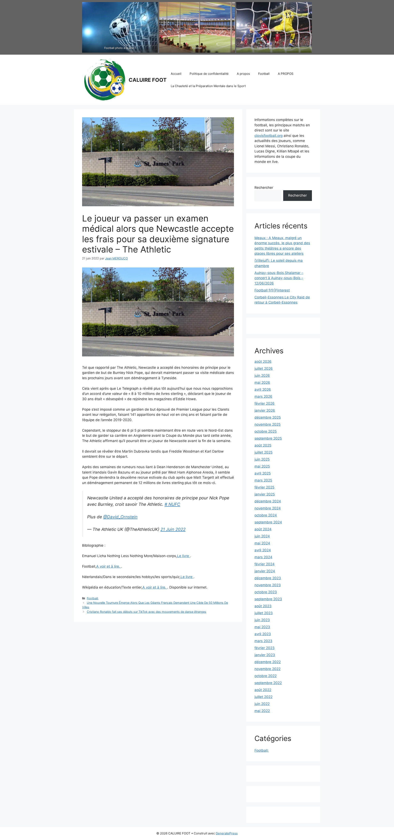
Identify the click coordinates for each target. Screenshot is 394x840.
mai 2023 (262, 627)
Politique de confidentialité (209, 74)
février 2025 (264, 487)
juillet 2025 (263, 452)
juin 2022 (262, 704)
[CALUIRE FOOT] (103, 79)
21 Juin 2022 (173, 529)
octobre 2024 (265, 515)
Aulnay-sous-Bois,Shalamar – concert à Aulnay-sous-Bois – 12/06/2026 (278, 278)
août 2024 (262, 529)
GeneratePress (227, 833)
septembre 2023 (268, 599)
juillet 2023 (263, 613)
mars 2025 (263, 480)
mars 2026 (263, 396)
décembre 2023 (267, 578)
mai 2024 (262, 543)
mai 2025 (262, 466)
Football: (92, 598)
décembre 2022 (267, 662)
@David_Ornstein (120, 516)
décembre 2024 (267, 501)
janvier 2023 (264, 655)
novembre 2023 (267, 585)
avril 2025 (262, 473)
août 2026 (262, 362)
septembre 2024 (268, 522)
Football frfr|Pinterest (272, 290)
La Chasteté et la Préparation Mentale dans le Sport (208, 86)
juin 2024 (262, 536)
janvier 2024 (264, 571)
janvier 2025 (264, 494)
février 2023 (264, 648)
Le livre (183, 556)
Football (264, 74)
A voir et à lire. (108, 566)
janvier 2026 (264, 410)
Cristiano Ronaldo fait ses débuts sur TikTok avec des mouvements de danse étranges (146, 611)
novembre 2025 (267, 424)
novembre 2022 (267, 669)
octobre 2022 (265, 676)
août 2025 (262, 445)
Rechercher (263, 188)
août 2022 (262, 690)
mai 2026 (262, 382)
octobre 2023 (265, 592)
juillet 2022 (263, 697)
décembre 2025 (267, 417)
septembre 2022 (268, 683)
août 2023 (262, 606)
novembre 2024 (267, 508)
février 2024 (264, 564)
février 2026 (264, 403)
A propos (243, 74)
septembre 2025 (268, 438)
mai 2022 (262, 711)
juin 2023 (262, 620)
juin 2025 (262, 459)
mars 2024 (263, 557)
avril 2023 (262, 634)
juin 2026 (262, 375)
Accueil (176, 74)
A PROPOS (285, 74)
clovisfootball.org (268, 136)
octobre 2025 (265, 431)
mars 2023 (263, 641)
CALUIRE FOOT (148, 80)
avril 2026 (262, 389)
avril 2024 (262, 550)
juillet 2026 (263, 368)
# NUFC (172, 504)
